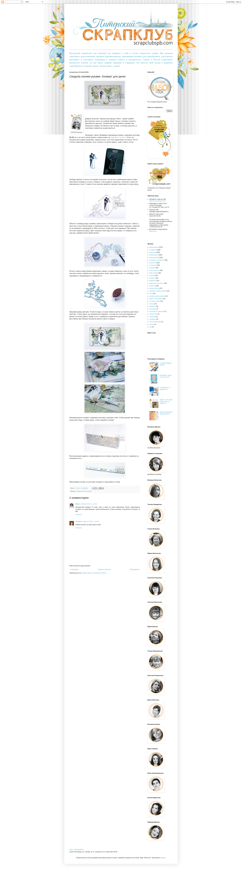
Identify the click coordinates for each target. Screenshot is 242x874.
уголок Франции (155, 322)
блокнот (152, 278)
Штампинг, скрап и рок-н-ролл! (166, 376)
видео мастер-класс (156, 283)
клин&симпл (153, 255)
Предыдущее (134, 569)
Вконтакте (153, 231)
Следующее (74, 569)
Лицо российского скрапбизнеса (166, 413)
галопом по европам (156, 311)
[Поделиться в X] (98, 488)
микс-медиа (153, 273)
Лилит (77, 504)
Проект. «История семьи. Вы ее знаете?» (166, 401)
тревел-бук (153, 314)
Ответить (78, 514)
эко (150, 327)
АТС (150, 293)
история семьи (154, 301)
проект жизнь (154, 288)
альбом (152, 275)
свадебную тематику (118, 137)
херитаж (152, 286)
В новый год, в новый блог (165, 388)
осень (151, 304)
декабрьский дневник (156, 296)
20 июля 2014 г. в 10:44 (89, 504)
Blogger (162, 858)
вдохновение (154, 247)
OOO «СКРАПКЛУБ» (76, 850)
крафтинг (152, 281)
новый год (153, 263)
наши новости (154, 270)
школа (151, 324)
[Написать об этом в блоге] (95, 488)
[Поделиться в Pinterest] (102, 488)
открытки (152, 252)
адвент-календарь (155, 299)
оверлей (152, 317)
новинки (152, 268)
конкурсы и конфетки (156, 260)
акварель (152, 306)
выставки (152, 309)
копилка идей (154, 257)
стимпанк (152, 319)
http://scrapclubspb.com (157, 201)
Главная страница (104, 569)
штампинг (152, 250)
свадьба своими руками (84, 491)
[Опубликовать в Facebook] (100, 488)
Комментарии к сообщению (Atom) (94, 573)
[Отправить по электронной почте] (93, 488)
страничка (153, 265)
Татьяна (78, 521)
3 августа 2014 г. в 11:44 (90, 521)
